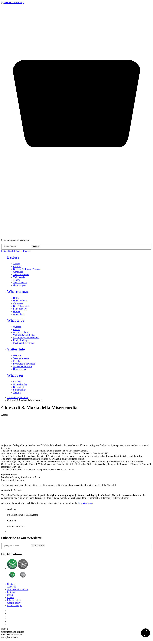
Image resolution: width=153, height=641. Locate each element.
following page (85, 503)
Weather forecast (21, 358)
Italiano (4, 251)
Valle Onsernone (21, 274)
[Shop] (76, 235)
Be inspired (18, 387)
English (11, 251)
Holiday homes (20, 300)
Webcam (17, 355)
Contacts (11, 584)
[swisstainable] (17, 568)
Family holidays (20, 340)
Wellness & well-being (24, 335)
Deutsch (19, 251)
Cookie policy (13, 603)
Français (27, 251)
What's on (15, 375)
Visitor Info (16, 349)
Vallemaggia (19, 277)
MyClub (17, 361)
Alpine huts (18, 314)
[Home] (12, 2)
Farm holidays (20, 308)
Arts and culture (20, 332)
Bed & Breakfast (21, 306)
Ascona (16, 263)
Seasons (17, 381)
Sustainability (19, 389)
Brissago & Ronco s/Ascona (26, 269)
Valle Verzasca (20, 282)
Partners (11, 592)
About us (11, 586)
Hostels (16, 311)
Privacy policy (14, 600)
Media (10, 594)
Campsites (18, 303)
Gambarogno (19, 285)
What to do (15, 320)
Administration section (17, 589)
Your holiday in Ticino (17, 397)
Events (16, 329)
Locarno (17, 266)
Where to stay (18, 292)
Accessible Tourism (22, 366)
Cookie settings (14, 605)
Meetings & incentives (23, 343)
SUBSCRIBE (38, 546)
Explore (13, 257)
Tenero (16, 280)
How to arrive (19, 369)
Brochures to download (24, 363)
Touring (17, 392)
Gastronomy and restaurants (26, 337)
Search (35, 246)
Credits (10, 597)
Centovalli (18, 272)
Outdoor (17, 327)
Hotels (16, 298)
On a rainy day (20, 384)
